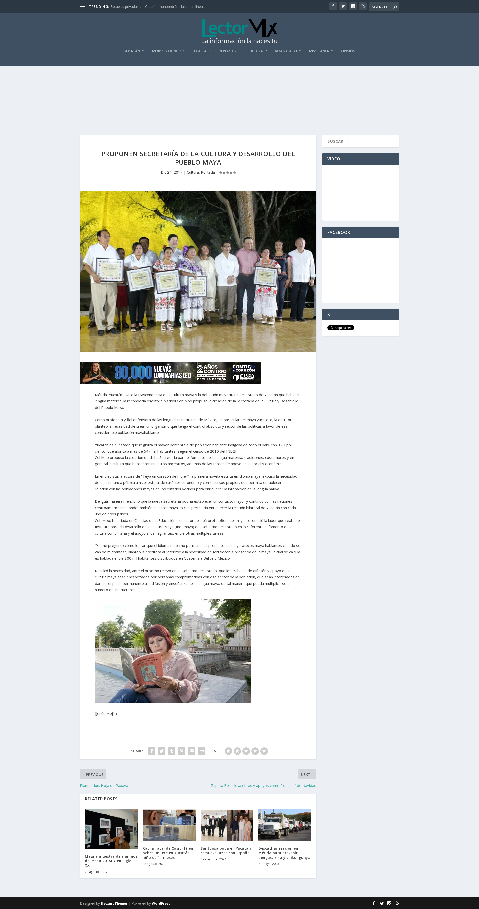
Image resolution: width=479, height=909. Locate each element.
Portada (208, 172)
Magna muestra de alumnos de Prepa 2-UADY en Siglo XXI (111, 861)
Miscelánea (319, 51)
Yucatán (132, 51)
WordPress (161, 903)
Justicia (199, 51)
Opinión (348, 51)
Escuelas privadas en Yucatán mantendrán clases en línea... (157, 6)
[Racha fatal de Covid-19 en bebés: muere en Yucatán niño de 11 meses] (169, 825)
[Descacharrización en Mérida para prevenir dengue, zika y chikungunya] (284, 825)
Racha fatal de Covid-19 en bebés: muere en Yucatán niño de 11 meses (168, 853)
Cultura (255, 51)
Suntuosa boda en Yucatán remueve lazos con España (226, 850)
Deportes (227, 51)
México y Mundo (166, 51)
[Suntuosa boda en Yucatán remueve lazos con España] (227, 825)
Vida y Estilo (286, 51)
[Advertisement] (239, 80)
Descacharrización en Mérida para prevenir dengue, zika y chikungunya (284, 853)
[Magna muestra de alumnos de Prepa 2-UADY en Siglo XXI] (111, 829)
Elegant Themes (114, 903)
